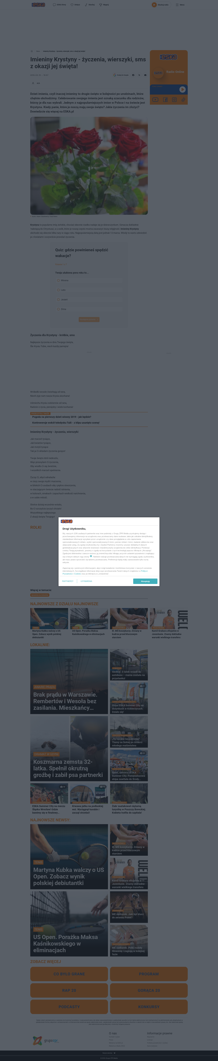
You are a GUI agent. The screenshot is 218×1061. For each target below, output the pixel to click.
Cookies (77, 574)
